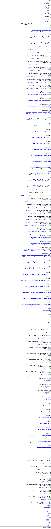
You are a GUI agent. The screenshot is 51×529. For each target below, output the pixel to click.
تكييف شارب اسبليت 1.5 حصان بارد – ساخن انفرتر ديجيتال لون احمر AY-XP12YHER (41, 167)
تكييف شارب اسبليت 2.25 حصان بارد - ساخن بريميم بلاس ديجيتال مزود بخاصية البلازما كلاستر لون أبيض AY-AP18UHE (37, 274)
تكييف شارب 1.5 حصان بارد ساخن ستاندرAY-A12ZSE (44, 441)
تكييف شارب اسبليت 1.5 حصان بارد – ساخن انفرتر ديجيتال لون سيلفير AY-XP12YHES (41, 161)
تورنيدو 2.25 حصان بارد (48, 316)
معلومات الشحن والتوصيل (46, 510)
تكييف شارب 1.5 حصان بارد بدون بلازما (46, 435)
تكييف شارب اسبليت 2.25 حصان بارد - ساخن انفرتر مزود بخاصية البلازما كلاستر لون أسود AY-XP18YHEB (38, 107)
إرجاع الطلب (47, 515)
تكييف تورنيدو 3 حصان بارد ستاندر (47, 310)
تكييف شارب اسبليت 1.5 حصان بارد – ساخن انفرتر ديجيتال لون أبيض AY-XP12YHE (41, 149)
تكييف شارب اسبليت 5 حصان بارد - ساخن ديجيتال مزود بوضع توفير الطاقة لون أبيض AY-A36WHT (39, 238)
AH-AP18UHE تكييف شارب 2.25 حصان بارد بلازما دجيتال (44, 447)
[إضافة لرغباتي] (47, 129)
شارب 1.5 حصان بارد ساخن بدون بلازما (46, 387)
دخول (47, 10)
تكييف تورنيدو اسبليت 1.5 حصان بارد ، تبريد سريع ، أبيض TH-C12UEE (43, 131)
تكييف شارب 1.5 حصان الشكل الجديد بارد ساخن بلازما (44, 405)
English (46, 6)
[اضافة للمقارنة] (46, 129)
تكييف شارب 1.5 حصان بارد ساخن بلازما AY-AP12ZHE (44, 429)
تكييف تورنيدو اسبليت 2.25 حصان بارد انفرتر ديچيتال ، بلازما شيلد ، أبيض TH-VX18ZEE (41, 36)
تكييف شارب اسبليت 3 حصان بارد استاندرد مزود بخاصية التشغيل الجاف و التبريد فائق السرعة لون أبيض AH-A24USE (37, 268)
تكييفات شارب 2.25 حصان (46, 19)
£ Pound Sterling (47, 2)
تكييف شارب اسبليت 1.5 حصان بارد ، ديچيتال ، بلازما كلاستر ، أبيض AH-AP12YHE (41, 137)
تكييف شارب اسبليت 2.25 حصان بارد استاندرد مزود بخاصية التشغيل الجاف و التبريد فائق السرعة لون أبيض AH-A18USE (37, 292)
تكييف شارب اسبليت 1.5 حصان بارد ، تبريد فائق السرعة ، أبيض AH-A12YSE (42, 143)
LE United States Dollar (46, 3)
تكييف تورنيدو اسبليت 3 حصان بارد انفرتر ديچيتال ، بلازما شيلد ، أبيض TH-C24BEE (41, 30)
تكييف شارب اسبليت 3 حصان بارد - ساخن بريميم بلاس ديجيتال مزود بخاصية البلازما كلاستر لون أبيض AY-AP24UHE (37, 250)
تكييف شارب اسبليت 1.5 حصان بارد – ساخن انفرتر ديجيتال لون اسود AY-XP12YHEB (41, 155)
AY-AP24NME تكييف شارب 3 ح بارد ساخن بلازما (45, 411)
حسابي (48, 523)
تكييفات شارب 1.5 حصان (46, 18)
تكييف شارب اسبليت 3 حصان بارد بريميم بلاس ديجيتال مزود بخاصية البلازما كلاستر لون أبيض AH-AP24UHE (38, 262)
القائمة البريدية (47, 525)
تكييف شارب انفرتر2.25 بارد (47, 381)
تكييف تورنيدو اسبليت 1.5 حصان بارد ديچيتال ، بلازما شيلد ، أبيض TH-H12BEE (42, 125)
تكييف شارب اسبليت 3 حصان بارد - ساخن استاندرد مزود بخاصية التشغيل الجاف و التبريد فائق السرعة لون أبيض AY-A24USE (36, 256)
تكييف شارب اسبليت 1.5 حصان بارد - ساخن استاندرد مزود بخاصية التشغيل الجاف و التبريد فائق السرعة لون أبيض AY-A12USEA (36, 304)
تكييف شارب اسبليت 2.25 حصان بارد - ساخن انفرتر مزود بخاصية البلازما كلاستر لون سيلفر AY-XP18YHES (38, 119)
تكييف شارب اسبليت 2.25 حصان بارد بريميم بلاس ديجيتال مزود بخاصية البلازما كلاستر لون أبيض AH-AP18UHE (38, 286)
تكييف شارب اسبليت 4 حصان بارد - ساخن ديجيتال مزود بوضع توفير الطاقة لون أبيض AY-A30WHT (39, 244)
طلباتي (48, 524)
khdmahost (48, 527)
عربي (47, 7)
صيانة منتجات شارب (47, 21)
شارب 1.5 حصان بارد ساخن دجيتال (47, 399)
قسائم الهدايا (47, 519)
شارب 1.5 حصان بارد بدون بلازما (47, 393)
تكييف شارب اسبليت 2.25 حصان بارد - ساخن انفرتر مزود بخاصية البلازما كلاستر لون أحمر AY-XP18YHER (38, 101)
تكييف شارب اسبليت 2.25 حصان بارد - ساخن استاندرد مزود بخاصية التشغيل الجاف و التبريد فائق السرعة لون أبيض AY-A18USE (36, 280)
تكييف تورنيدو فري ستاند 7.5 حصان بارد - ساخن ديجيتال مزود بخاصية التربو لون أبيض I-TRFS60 (40, 173)
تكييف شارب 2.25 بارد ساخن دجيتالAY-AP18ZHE (45, 423)
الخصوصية (48, 511)
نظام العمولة (47, 520)
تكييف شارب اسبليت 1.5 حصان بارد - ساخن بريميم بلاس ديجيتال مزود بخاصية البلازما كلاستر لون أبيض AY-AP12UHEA (37, 298)
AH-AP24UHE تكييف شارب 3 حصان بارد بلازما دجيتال (44, 417)
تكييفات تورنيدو (47, 20)
